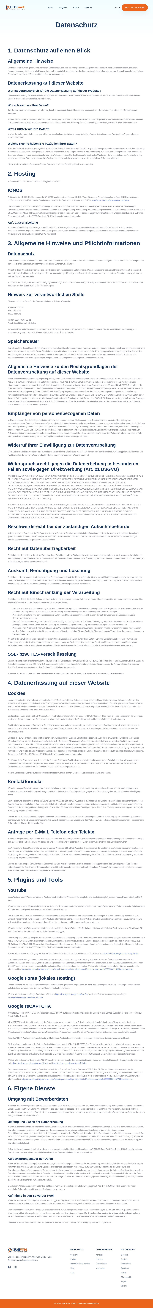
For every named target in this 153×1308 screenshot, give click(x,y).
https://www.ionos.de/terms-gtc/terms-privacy (110, 200)
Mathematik (126, 1277)
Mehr (87, 8)
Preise (76, 8)
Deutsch (124, 1255)
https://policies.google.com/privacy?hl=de (120, 953)
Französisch (126, 1264)
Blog (72, 1268)
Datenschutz (101, 1264)
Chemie (124, 1286)
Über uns (99, 1259)
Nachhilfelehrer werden (80, 1264)
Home (50, 8)
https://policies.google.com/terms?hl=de (69, 1063)
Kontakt (99, 1255)
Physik (124, 1281)
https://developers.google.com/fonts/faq (71, 994)
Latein (123, 1273)
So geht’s (63, 8)
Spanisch (125, 1268)
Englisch (124, 1259)
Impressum (100, 1268)
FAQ (72, 1273)
